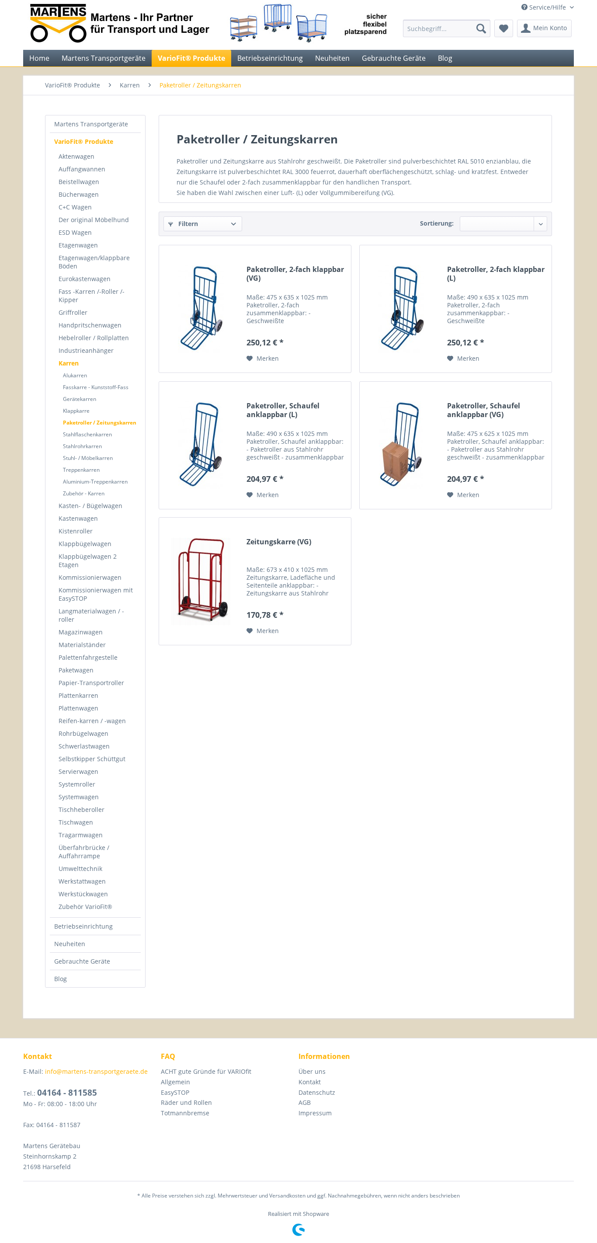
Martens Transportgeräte (91, 124)
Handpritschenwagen (90, 325)
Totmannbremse (185, 1113)
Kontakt (309, 1082)
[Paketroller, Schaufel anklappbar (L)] (200, 445)
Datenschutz (316, 1092)
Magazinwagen (81, 632)
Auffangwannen (82, 169)
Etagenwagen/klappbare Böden (94, 262)
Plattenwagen (78, 708)
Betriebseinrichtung (83, 926)
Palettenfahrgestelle (88, 657)
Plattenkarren (78, 695)
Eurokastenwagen (85, 279)
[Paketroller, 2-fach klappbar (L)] (401, 309)
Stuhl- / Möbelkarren (88, 458)
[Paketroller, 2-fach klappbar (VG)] (200, 309)
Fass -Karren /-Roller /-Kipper (92, 295)
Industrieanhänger (86, 350)
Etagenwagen (78, 245)
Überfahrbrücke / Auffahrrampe (84, 851)
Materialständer (82, 645)
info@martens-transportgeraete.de (96, 1071)
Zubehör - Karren (83, 493)
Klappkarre (76, 410)
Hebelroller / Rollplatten (94, 338)
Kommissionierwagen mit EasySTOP (96, 594)
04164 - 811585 (67, 1092)
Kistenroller (76, 531)
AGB (304, 1102)
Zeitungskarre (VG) (278, 542)
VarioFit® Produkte (83, 141)
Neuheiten (69, 944)
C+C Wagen (75, 207)
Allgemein (175, 1082)
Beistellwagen (79, 182)
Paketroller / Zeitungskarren (99, 422)
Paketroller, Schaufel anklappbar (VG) (483, 410)
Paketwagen (76, 670)
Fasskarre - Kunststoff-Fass (95, 387)
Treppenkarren (81, 470)
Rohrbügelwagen (83, 733)
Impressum (315, 1113)
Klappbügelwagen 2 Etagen (88, 560)
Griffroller (73, 312)
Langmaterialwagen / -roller (91, 615)
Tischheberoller (81, 809)
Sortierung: (437, 223)
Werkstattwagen (82, 881)
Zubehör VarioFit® (85, 906)
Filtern (187, 223)
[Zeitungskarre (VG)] (200, 581)
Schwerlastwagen (84, 746)
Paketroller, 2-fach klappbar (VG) (295, 274)
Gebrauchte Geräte (82, 961)
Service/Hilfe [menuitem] (548, 7)
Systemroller (77, 784)
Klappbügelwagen (85, 544)
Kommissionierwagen (90, 577)
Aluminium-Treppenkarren (95, 481)
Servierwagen (78, 771)
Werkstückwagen (83, 894)
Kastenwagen (78, 518)
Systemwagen (79, 797)
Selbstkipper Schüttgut (92, 759)
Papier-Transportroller (91, 683)
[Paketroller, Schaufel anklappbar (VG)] (401, 445)
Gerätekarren (79, 399)
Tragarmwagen (81, 835)
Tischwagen (76, 822)
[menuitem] (446, 28)
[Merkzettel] (503, 28)
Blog (60, 979)
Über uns (312, 1071)
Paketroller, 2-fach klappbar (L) (496, 274)
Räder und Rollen (186, 1102)
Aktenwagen (76, 156)
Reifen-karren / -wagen (92, 721)
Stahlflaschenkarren (87, 434)
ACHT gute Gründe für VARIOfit (206, 1071)
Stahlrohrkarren (82, 446)
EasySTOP (175, 1092)
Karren (69, 363)
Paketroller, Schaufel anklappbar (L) (282, 410)
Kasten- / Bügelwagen (90, 505)
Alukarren (75, 375)
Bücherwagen (79, 194)
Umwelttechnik (80, 868)
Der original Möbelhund (94, 220)
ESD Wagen (75, 232)
